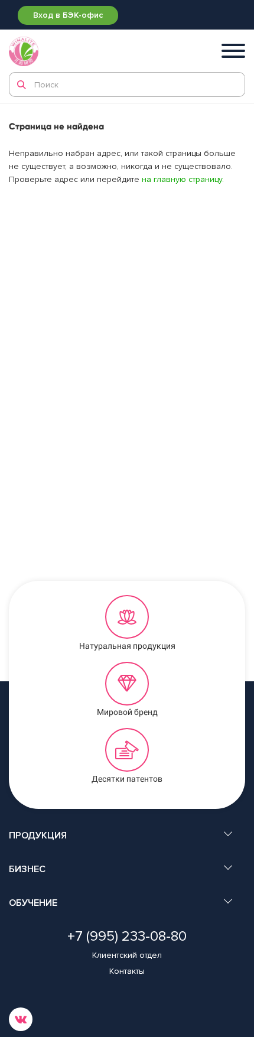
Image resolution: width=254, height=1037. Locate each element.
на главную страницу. (183, 179)
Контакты (127, 971)
